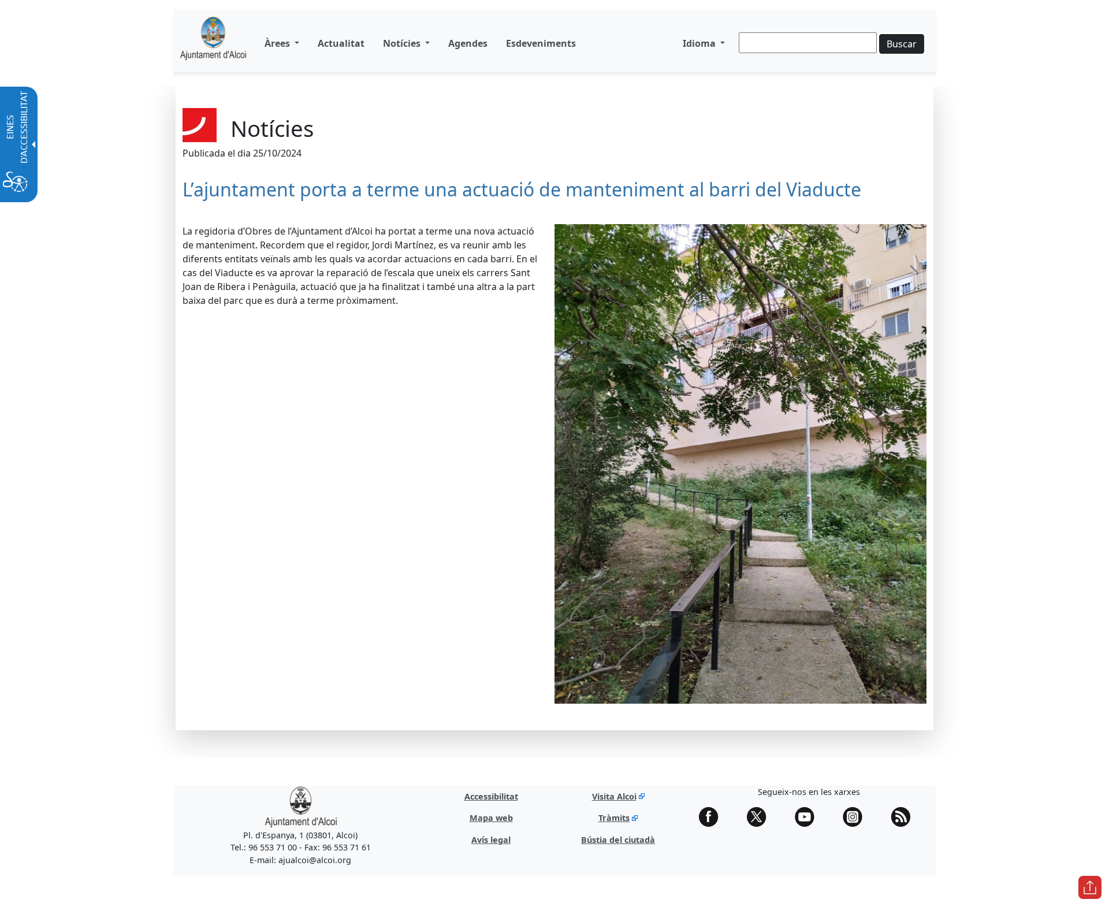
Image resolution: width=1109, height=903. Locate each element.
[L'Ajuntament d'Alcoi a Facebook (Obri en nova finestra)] (713, 817)
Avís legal (491, 839)
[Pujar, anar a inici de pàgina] (1090, 887)
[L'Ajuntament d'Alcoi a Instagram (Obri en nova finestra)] (856, 817)
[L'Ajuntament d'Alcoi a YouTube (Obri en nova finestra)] (809, 817)
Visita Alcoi (614, 796)
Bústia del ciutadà (618, 839)
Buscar (902, 44)
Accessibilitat (491, 796)
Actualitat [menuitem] (341, 43)
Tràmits (614, 817)
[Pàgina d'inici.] (213, 43)
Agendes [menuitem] (467, 43)
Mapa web (491, 817)
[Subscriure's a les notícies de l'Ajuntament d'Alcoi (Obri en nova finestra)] (904, 817)
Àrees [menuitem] (278, 43)
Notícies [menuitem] (403, 43)
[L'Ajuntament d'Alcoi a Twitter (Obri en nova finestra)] (761, 817)
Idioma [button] (700, 43)
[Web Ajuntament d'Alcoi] (300, 806)
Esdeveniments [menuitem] (541, 43)
